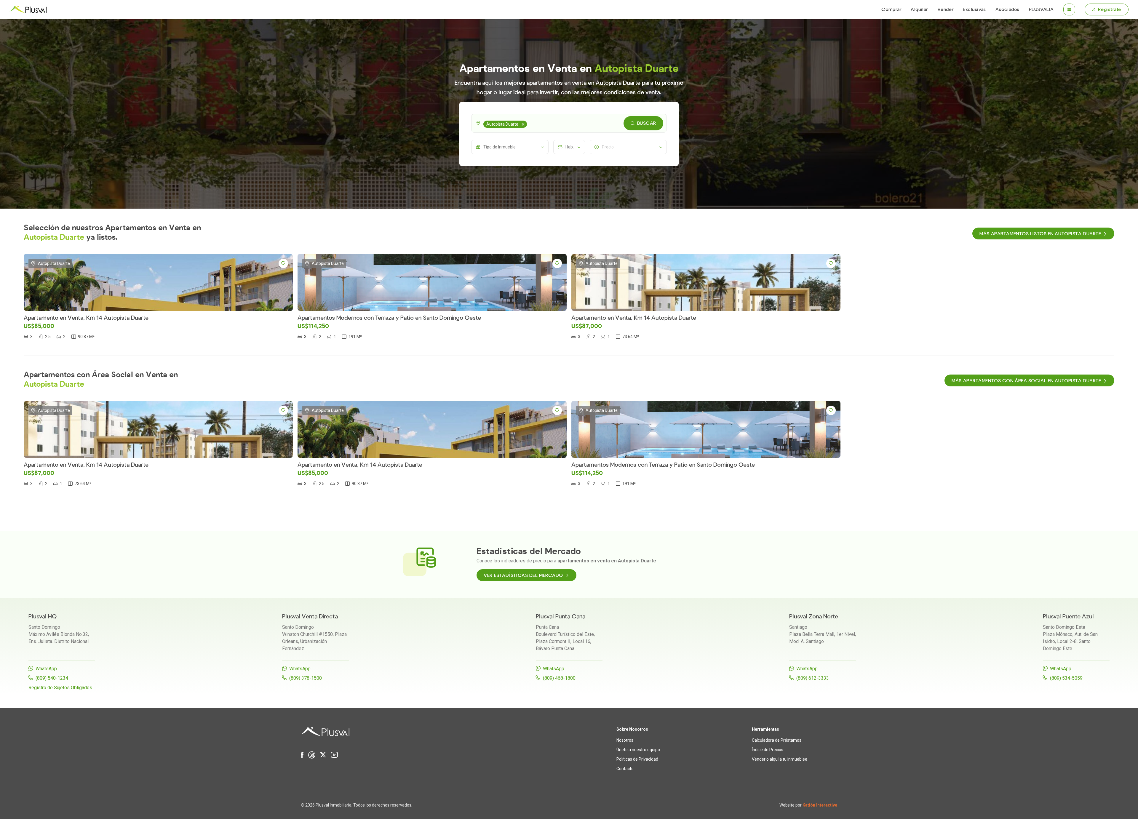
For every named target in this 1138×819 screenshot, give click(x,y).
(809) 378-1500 (305, 678)
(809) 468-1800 (559, 678)
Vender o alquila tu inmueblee (779, 759)
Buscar (646, 123)
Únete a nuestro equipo (638, 749)
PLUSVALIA (1041, 9)
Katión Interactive (820, 805)
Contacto (625, 768)
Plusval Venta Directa (310, 616)
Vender (945, 9)
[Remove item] (523, 124)
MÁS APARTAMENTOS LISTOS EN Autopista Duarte (1040, 233)
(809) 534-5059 (1066, 678)
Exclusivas (974, 9)
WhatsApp (46, 668)
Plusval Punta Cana (560, 616)
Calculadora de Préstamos (776, 740)
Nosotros (624, 740)
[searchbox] (529, 123)
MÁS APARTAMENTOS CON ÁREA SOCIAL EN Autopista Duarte (1026, 380)
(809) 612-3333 (812, 678)
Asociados (1007, 9)
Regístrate (1109, 9)
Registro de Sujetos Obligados (60, 687)
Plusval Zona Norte (813, 616)
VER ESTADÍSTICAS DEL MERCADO (523, 575)
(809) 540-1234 (52, 678)
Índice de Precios (767, 749)
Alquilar (919, 9)
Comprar (891, 9)
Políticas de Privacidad (637, 759)
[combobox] (569, 123)
